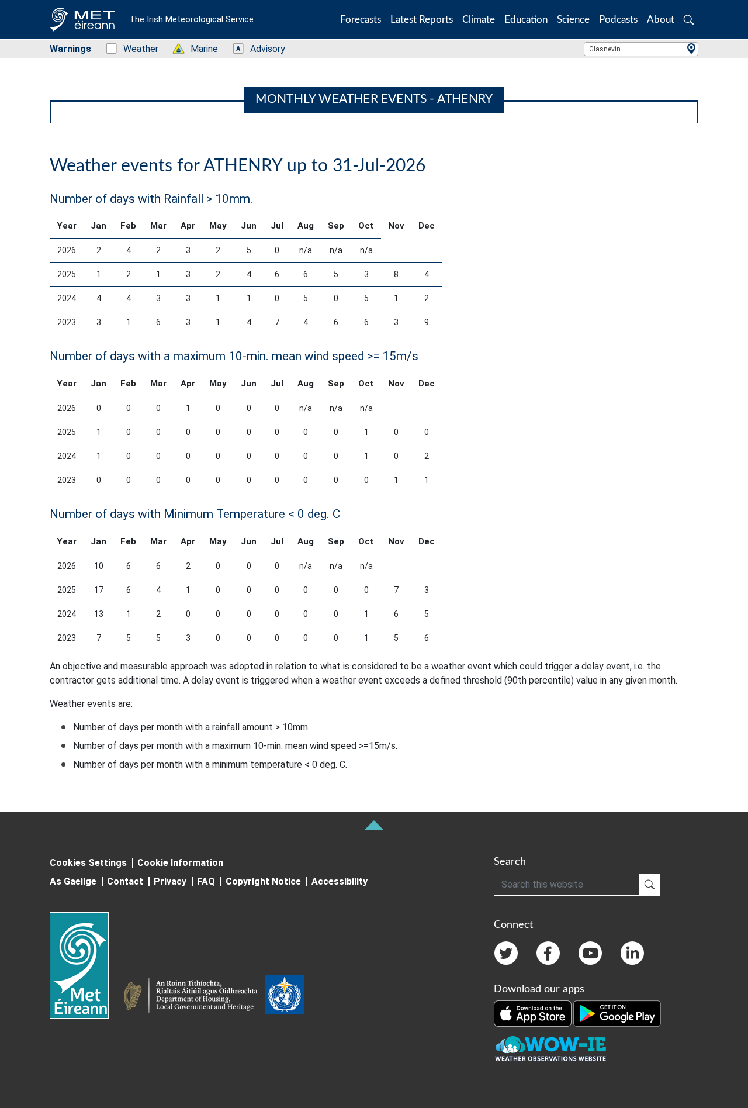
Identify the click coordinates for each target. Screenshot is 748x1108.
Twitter (506, 953)
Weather (134, 48)
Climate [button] (478, 20)
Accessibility (339, 881)
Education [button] (526, 20)
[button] (688, 19)
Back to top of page (374, 825)
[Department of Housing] (194, 997)
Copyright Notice (263, 881)
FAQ (206, 881)
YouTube (590, 953)
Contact (125, 881)
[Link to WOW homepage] (550, 1049)
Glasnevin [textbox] (605, 49)
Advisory (261, 48)
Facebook (548, 953)
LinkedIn (632, 953)
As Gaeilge (73, 881)
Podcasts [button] (618, 20)
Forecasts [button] (360, 20)
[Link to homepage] (86, 965)
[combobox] (641, 49)
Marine (198, 48)
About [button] (660, 20)
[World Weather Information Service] (284, 997)
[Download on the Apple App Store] (533, 1012)
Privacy (170, 881)
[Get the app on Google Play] (617, 1012)
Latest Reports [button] (421, 20)
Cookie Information (180, 862)
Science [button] (573, 20)
